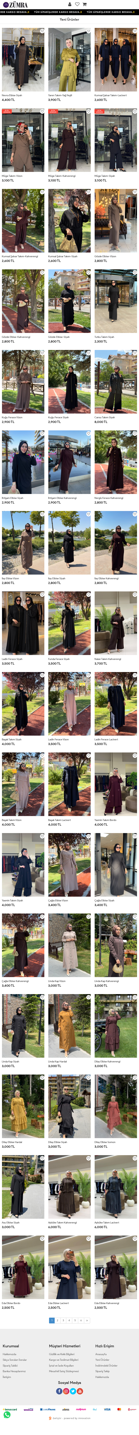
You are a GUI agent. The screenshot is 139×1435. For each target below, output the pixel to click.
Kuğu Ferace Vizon (12, 417)
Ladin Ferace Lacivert (106, 739)
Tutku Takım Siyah (104, 337)
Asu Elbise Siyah (11, 1222)
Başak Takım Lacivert (59, 820)
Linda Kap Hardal (57, 1061)
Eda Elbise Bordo (11, 1303)
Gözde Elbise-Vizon (105, 256)
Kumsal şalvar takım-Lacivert (110, 95)
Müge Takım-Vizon (12, 176)
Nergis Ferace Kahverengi (108, 498)
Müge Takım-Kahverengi (61, 176)
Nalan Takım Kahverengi (107, 659)
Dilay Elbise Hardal (12, 1142)
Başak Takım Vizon (12, 820)
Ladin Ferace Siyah (12, 659)
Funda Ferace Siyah (59, 659)
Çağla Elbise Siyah (104, 900)
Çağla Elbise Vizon (58, 900)
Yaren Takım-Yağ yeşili (60, 95)
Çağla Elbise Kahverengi (15, 981)
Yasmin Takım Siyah (12, 900)
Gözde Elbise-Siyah (59, 337)
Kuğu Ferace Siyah (58, 417)
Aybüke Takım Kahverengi (62, 1222)
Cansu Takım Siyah (104, 417)
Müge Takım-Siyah (104, 176)
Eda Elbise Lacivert (58, 1303)
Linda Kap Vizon (57, 981)
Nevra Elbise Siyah (12, 95)
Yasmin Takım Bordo (105, 820)
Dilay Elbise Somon (104, 1142)
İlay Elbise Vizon (10, 578)
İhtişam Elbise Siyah (12, 498)
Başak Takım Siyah (12, 739)
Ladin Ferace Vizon (58, 739)
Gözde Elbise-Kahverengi (16, 337)
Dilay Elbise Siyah (57, 1142)
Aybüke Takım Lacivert (106, 1222)
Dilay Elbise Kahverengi (107, 1061)
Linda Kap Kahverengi (106, 981)
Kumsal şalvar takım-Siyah (62, 256)
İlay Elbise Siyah (56, 578)
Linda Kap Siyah (10, 1061)
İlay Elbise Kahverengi (106, 578)
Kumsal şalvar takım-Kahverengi (20, 256)
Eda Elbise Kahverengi (106, 1303)
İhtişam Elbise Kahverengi (62, 498)
